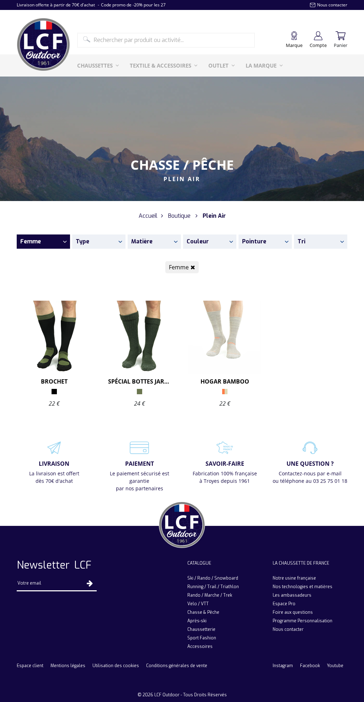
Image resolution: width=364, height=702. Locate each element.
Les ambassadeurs (292, 595)
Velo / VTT (198, 604)
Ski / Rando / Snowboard (212, 578)
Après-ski (197, 621)
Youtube (335, 666)
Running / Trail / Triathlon (213, 587)
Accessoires (200, 646)
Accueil (148, 216)
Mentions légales (67, 666)
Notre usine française (294, 578)
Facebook (310, 666)
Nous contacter (288, 629)
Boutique (179, 216)
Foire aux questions (293, 612)
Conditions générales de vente (176, 666)
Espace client (30, 666)
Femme (179, 267)
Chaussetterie (201, 629)
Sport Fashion (201, 638)
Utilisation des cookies (115, 666)
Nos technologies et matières (302, 587)
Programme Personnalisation (302, 621)
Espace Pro (284, 604)
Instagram (283, 666)
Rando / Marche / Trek (209, 595)
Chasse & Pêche (203, 612)
